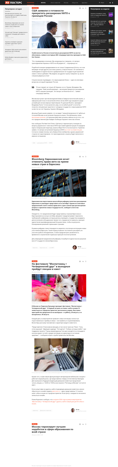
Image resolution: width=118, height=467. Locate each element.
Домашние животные (45, 410)
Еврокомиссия (43, 247)
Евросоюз (35, 247)
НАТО (50, 143)
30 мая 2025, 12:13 (36, 19)
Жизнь (43, 2)
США (34, 143)
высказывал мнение (38, 117)
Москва (66, 2)
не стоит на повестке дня (73, 130)
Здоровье (84, 2)
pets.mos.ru (56, 391)
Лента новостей (55, 2)
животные (35, 410)
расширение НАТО (42, 143)
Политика (30, 2)
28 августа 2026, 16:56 (37, 272)
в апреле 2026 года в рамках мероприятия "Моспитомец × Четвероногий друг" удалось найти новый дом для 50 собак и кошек (58, 402)
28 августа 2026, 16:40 (37, 435)
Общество (75, 2)
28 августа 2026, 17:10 (37, 167)
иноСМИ (51, 247)
